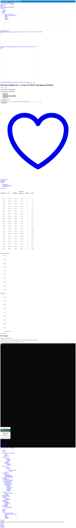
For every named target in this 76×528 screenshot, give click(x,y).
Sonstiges (6, 19)
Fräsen (6, 17)
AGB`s (4, 445)
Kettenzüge (7, 474)
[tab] (39, 184)
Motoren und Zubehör (9, 493)
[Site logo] (4, 2)
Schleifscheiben (7, 499)
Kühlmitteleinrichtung (9, 476)
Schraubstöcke (7, 503)
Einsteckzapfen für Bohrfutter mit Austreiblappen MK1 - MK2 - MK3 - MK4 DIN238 (15, 46)
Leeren (4, 100)
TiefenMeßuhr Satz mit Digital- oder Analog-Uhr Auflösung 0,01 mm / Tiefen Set (14, 82)
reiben (16, 31)
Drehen (6, 16)
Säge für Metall (7, 475)
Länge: (2, 99)
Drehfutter (7, 502)
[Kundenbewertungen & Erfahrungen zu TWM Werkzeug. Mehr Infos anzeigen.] (5, 438)
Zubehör (6, 494)
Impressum (5, 443)
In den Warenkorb (4, 102)
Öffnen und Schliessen (9, 480)
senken (6, 454)
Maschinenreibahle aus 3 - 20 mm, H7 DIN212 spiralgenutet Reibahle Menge (15, 101)
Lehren (8, 486)
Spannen (6, 504)
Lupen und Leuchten (8, 484)
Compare (2, 182)
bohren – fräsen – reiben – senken (11, 15)
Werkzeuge (7, 455)
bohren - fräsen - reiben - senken (9, 31)
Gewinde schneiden (8, 507)
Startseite (2, 31)
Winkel (8, 491)
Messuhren (9, 488)
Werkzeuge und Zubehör (9, 14)
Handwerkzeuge (8, 483)
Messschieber (9, 487)
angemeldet (6, 341)
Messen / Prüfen (8, 485)
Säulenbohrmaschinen (9, 477)
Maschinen (7, 18)
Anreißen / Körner (8, 482)
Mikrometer (9, 489)
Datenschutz (5, 444)
